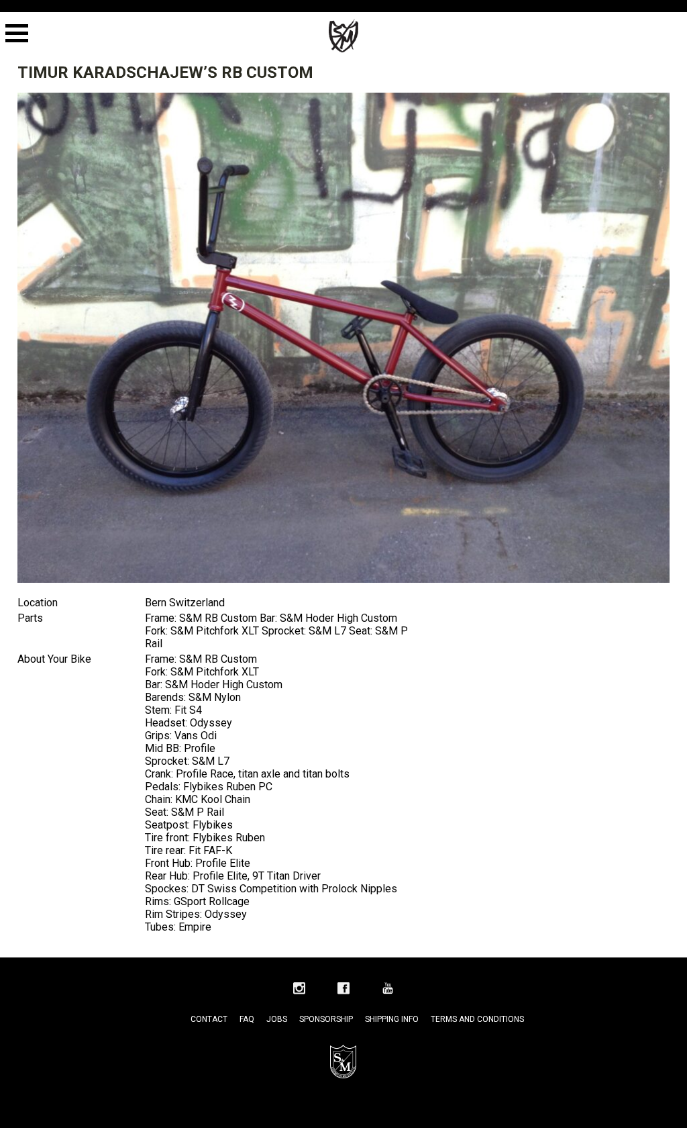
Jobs (276, 1019)
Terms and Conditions (477, 1019)
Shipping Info (392, 1019)
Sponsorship (326, 1019)
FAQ (247, 1019)
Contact (209, 1019)
